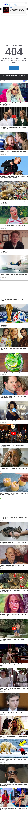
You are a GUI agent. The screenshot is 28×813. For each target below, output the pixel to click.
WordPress (3, 77)
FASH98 (11, 75)
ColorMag (21, 75)
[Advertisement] (14, 25)
